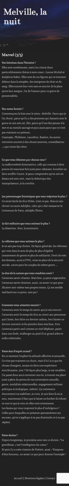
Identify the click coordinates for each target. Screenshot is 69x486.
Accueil (18, 478)
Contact (50, 478)
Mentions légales (34, 478)
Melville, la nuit (25, 17)
